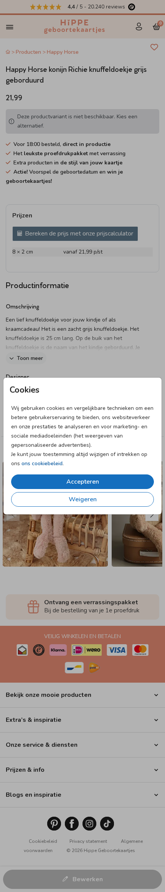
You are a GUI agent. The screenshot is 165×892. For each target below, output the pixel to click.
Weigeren (83, 499)
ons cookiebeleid (42, 463)
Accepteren (82, 482)
